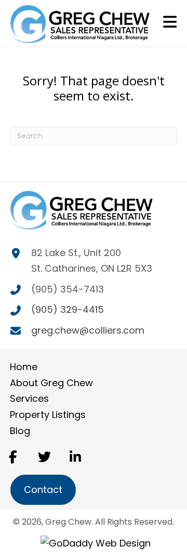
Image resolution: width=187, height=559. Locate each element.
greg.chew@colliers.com (87, 330)
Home (23, 366)
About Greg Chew (51, 382)
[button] (13, 456)
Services (29, 398)
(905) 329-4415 (67, 309)
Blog (20, 430)
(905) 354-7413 (67, 289)
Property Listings (48, 414)
